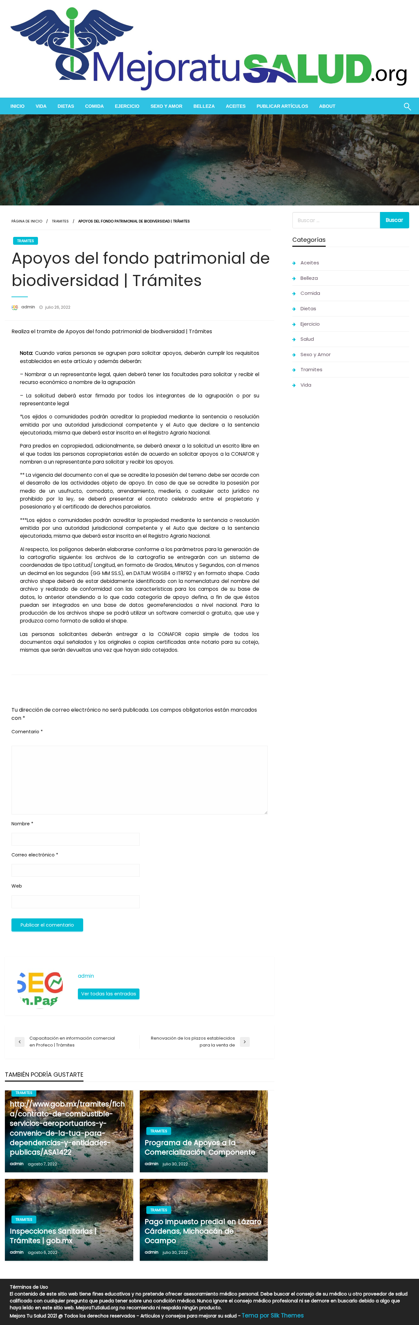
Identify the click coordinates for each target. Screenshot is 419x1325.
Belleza (204, 106)
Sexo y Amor (166, 106)
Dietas (66, 106)
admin (28, 307)
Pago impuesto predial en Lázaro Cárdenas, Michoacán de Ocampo (203, 1231)
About (327, 106)
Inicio (17, 106)
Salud (307, 339)
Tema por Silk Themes (273, 1315)
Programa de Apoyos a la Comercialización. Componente (200, 1147)
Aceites (236, 106)
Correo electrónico (34, 855)
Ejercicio (127, 106)
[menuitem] (17, 106)
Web (16, 886)
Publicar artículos (282, 106)
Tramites (60, 221)
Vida (41, 106)
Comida (94, 106)
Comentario (27, 731)
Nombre (22, 823)
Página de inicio (26, 221)
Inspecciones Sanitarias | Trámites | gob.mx (53, 1235)
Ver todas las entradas (108, 993)
